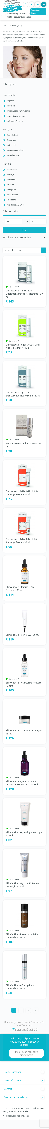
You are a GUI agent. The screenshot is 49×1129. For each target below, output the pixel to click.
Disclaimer (40, 1108)
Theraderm (11, 200)
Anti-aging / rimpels (15, 121)
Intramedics (12, 179)
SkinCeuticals (12, 195)
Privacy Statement (10, 1111)
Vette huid (11, 145)
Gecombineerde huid (15, 150)
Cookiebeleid (23, 1111)
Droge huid (11, 140)
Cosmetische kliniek (36, 11)
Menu (43, 4)
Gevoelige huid (13, 155)
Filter (24, 230)
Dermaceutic (12, 169)
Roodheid (11, 106)
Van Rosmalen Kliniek (15, 205)
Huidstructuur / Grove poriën (18, 111)
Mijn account (31, 4)
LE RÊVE (10, 185)
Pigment (10, 101)
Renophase (11, 190)
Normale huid (12, 135)
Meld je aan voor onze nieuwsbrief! (26, 1053)
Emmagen (11, 174)
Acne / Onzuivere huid (16, 116)
